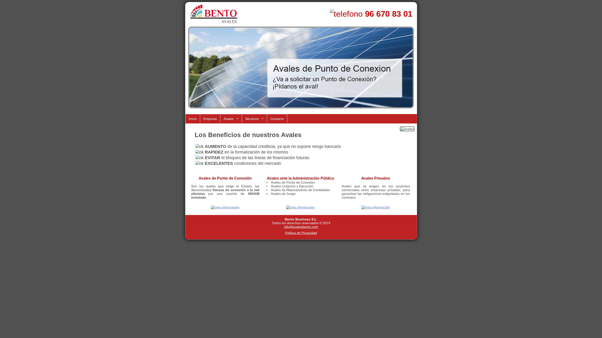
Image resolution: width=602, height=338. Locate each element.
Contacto (277, 119)
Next (414, 71)
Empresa (210, 119)
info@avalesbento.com (301, 227)
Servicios (252, 119)
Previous (188, 71)
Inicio (193, 119)
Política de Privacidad (301, 233)
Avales (229, 119)
